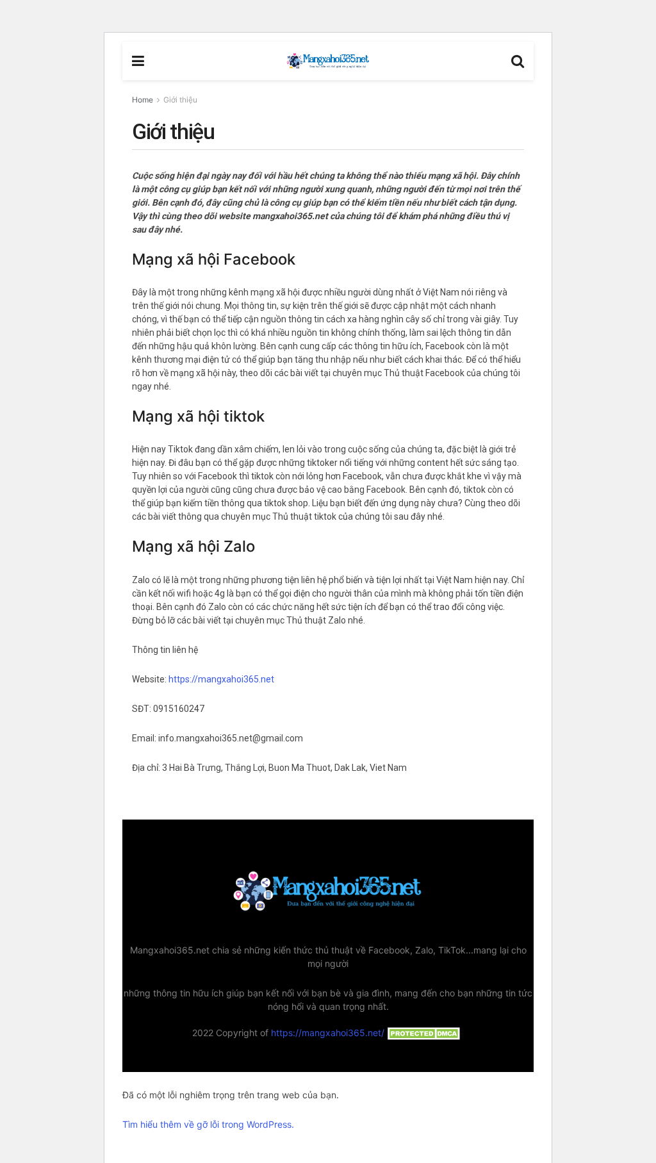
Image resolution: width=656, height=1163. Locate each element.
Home (142, 99)
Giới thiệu (180, 99)
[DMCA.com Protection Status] (424, 1032)
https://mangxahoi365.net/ (327, 1032)
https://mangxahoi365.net (221, 679)
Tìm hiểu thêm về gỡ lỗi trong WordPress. (208, 1124)
